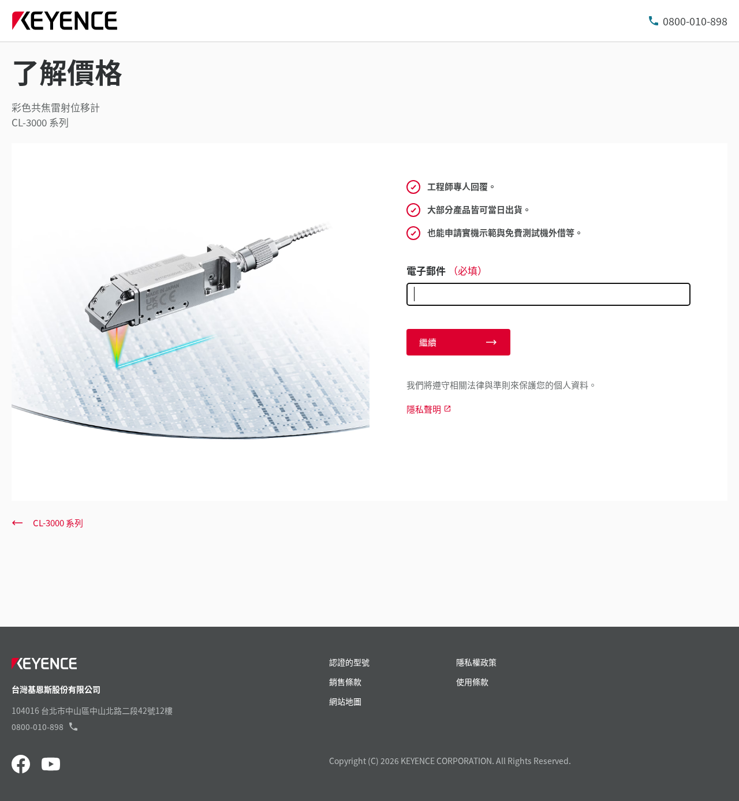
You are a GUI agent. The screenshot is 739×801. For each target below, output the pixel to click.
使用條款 (472, 681)
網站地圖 (345, 701)
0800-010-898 (695, 20)
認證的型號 (349, 662)
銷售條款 (345, 681)
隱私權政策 (476, 662)
